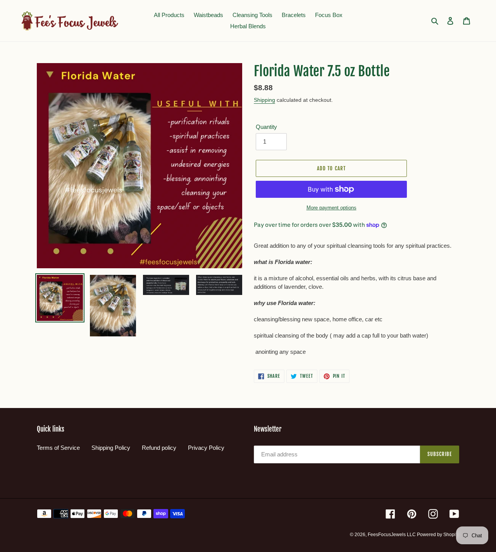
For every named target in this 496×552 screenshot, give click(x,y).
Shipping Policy (110, 447)
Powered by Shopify (438, 534)
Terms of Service (58, 447)
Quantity (266, 126)
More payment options (331, 208)
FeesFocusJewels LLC (392, 534)
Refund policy (159, 447)
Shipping (264, 100)
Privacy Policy (206, 447)
